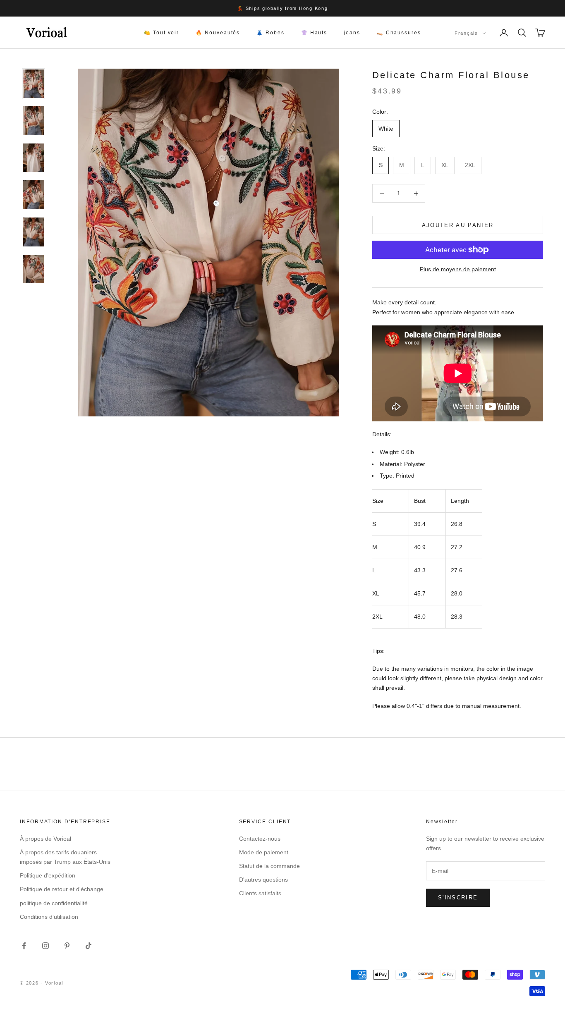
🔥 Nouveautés (218, 33)
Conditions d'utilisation (49, 916)
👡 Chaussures (399, 33)
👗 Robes (270, 33)
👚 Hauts (314, 33)
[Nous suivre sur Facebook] (24, 946)
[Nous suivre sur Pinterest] (67, 946)
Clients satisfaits (260, 893)
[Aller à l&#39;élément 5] (33, 232)
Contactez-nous (259, 838)
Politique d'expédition (47, 875)
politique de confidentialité (54, 903)
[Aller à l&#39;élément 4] (33, 194)
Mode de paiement (263, 852)
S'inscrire (458, 897)
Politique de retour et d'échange (61, 889)
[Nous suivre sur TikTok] (88, 946)
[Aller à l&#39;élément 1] (33, 84)
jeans (352, 33)
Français (466, 33)
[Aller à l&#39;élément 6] (33, 269)
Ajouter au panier (458, 225)
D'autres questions (263, 879)
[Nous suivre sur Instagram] (45, 946)
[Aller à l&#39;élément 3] (33, 158)
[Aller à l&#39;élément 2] (33, 120)
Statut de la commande (269, 866)
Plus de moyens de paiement (458, 269)
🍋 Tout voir (161, 33)
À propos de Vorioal (45, 838)
